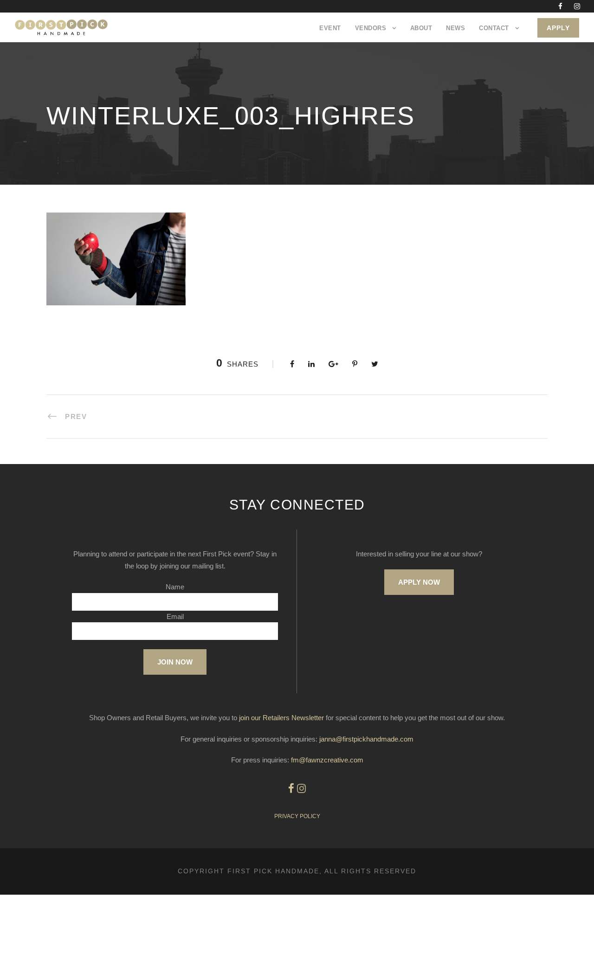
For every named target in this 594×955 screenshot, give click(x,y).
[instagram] (577, 6)
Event (330, 28)
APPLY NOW (419, 582)
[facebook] (560, 6)
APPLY (558, 28)
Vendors (371, 28)
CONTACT (494, 28)
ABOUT (421, 28)
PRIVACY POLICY (297, 816)
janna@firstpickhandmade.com (366, 739)
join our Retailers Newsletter (281, 718)
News (455, 28)
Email (175, 616)
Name (175, 587)
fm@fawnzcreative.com (327, 760)
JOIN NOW (175, 662)
